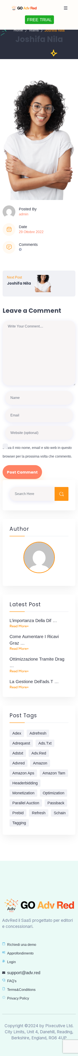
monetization (23, 793)
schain (60, 813)
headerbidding (25, 783)
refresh (39, 813)
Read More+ (19, 626)
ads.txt (45, 743)
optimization (53, 793)
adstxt (17, 753)
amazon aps (23, 773)
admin (23, 214)
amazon (40, 763)
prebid (18, 813)
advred (18, 763)
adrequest (21, 743)
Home (18, 30)
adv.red (38, 753)
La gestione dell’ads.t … (34, 681)
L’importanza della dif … (33, 620)
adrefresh (37, 733)
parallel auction (25, 803)
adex (16, 733)
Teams (34, 30)
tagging (19, 823)
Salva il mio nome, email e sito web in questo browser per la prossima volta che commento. (37, 452)
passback (55, 803)
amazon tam (53, 773)
